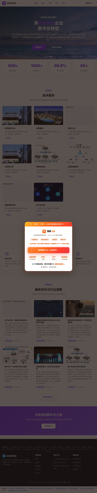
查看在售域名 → (60, 264)
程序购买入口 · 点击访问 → (48, 250)
